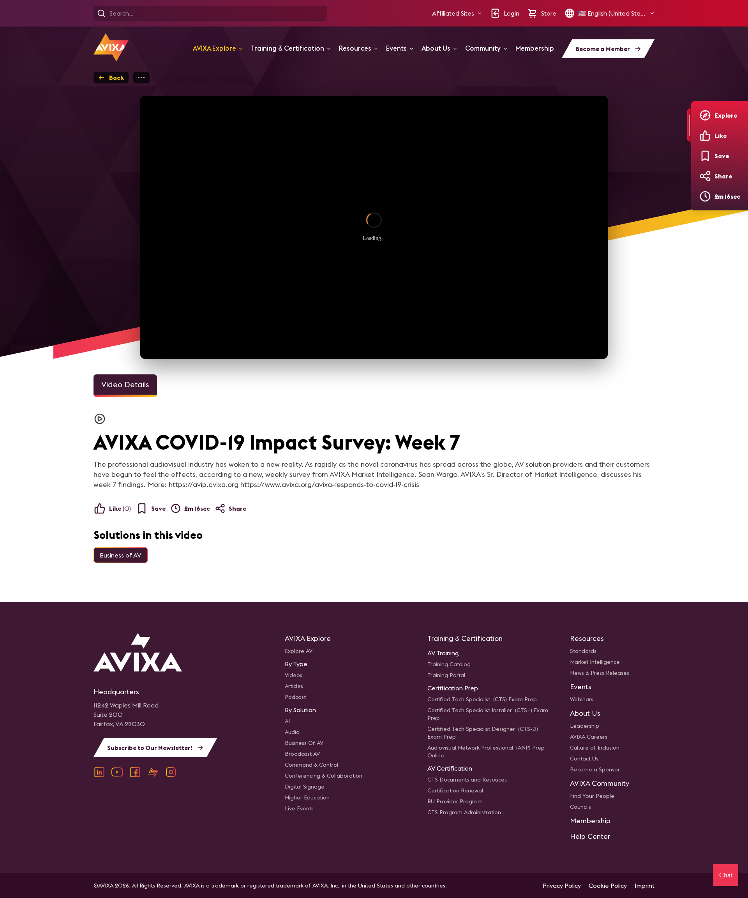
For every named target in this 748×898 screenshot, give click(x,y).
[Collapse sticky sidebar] (689, 125)
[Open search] (101, 13)
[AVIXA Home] (111, 47)
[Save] (705, 156)
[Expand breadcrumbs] (141, 77)
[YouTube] (117, 772)
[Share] (705, 176)
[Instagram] (171, 772)
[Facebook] (135, 772)
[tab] (125, 385)
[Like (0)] (705, 135)
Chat (725, 875)
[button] (457, 13)
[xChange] (153, 772)
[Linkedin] (99, 772)
